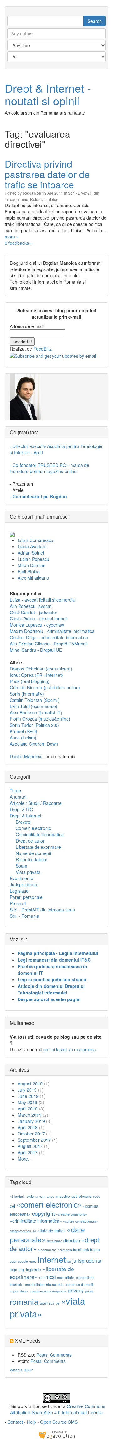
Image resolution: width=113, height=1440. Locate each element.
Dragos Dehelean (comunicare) (41, 668)
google (23, 1261)
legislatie (33, 1269)
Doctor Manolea (25, 756)
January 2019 (31, 1121)
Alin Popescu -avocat (30, 606)
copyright (43, 1213)
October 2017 (31, 1133)
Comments (61, 1355)
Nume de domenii (33, 853)
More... (25, 1159)
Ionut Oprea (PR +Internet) (36, 675)
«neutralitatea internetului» (44, 1284)
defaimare (54, 1241)
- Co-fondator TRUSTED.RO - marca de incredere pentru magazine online (49, 468)
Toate (15, 790)
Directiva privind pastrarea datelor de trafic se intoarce (47, 174)
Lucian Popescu (33, 559)
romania (24, 1301)
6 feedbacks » (19, 243)
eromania (65, 1249)
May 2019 (27, 1102)
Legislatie (19, 891)
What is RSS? (21, 1369)
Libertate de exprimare (38, 847)
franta (95, 1249)
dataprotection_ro (23, 1231)
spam (44, 1303)
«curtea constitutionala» (80, 1221)
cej (12, 1206)
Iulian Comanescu (35, 540)
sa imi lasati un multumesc (69, 1049)
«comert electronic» (49, 1204)
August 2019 (30, 1083)
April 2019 (28, 1108)
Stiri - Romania (24, 916)
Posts (41, 1355)
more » (12, 236)
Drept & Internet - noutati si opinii (48, 94)
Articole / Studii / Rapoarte (36, 803)
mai (41, 1277)
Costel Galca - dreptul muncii (38, 618)
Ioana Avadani (32, 546)
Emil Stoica (29, 571)
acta (30, 1196)
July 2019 (27, 1090)
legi (22, 1269)
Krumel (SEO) (23, 731)
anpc (50, 1196)
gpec (32, 1261)
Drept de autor (30, 840)
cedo (96, 1196)
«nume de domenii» (79, 1284)
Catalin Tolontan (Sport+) (35, 700)
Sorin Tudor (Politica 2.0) (34, 725)
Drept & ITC (21, 809)
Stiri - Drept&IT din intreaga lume (42, 909)
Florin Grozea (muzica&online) (40, 719)
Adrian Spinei (31, 553)
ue (57, 1303)
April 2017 (28, 1152)
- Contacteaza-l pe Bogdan (38, 496)
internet (52, 1259)
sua (51, 1303)
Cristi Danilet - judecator (33, 612)
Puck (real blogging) (30, 681)
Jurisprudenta (23, 884)
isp (69, 1261)
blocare (85, 1196)
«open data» (19, 1291)
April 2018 (28, 1127)
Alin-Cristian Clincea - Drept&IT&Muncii (48, 643)
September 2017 (34, 1140)
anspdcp (62, 1196)
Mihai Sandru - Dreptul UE (36, 650)
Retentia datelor (43, 199)
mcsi (51, 1277)
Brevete (23, 822)
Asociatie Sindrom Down (34, 744)
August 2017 (30, 1146)
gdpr (13, 1261)
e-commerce (47, 1249)
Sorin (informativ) (27, 694)
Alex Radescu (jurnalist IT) (36, 712)
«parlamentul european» (48, 1291)
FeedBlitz (42, 349)
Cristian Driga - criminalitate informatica (49, 637)
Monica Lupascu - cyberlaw (37, 625)
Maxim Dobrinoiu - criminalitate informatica (52, 631)
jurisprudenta (86, 1260)
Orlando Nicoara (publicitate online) (45, 687)
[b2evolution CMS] (56, 1434)
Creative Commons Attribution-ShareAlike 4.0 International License (57, 1409)
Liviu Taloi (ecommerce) (33, 706)
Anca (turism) (23, 737)
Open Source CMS (59, 1422)
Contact (15, 1422)
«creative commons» (71, 1214)
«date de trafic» (51, 1231)
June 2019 (28, 1096)
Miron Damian (32, 565)
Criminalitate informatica (40, 834)
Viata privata (28, 872)
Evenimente (21, 878)
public (89, 1291)
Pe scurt (18, 903)
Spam (21, 866)
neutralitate (65, 1277)
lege (13, 1269)
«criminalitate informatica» (36, 1220)
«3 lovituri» (18, 1196)
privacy (76, 1290)
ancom (40, 1196)
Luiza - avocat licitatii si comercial (43, 600)
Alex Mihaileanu (33, 578)
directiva (71, 1240)
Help (31, 1422)
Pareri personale (26, 897)
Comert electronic (33, 828)
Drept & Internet (25, 815)
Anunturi (18, 797)
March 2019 (29, 1115)
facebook (81, 1249)
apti (74, 1196)
